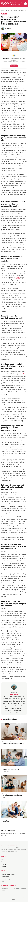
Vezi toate (23, 719)
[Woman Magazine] (12, 3)
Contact (3, 881)
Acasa (2, 859)
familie (23, 374)
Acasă (2, 10)
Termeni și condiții (5, 879)
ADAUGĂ (14, 65)
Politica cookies (5, 876)
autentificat (11, 833)
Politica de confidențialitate (8, 874)
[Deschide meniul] (25, 3)
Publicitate (3, 866)
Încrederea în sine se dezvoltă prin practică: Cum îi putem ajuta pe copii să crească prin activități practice (13, 743)
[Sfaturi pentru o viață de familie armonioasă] (14, 809)
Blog (2, 862)
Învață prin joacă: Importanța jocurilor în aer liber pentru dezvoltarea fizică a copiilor (14, 795)
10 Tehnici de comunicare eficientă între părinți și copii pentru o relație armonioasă (13, 769)
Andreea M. (8, 28)
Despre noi (4, 864)
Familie (7, 10)
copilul (18, 278)
